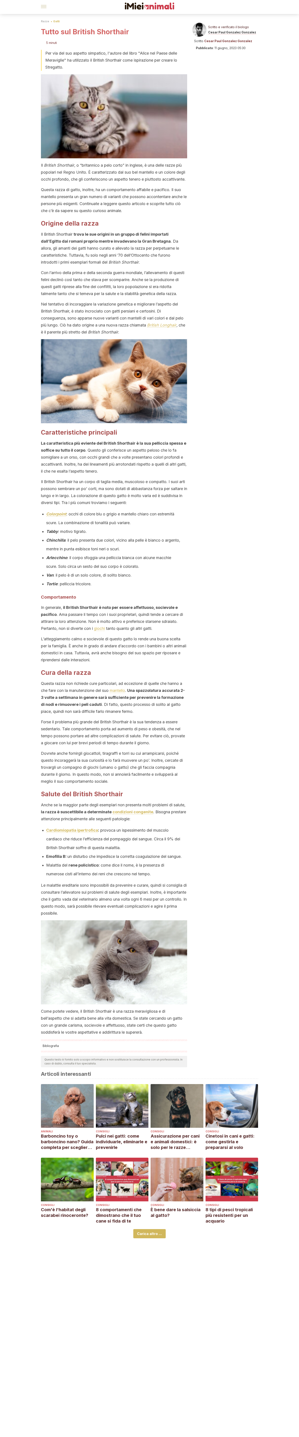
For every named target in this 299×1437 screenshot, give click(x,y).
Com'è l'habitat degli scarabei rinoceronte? (64, 1212)
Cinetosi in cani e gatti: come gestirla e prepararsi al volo (230, 1141)
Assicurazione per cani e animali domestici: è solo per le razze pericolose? (175, 1141)
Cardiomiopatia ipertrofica (72, 830)
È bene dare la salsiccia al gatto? (176, 1212)
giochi (99, 628)
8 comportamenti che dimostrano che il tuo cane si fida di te (119, 1215)
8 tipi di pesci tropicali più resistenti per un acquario (229, 1215)
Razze (45, 21)
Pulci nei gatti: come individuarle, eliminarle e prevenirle (121, 1141)
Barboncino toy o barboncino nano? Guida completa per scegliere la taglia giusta (67, 1141)
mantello (117, 690)
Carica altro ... (149, 1233)
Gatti (56, 21)
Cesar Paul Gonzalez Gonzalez (232, 32)
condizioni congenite (133, 812)
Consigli (102, 1131)
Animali (47, 1131)
